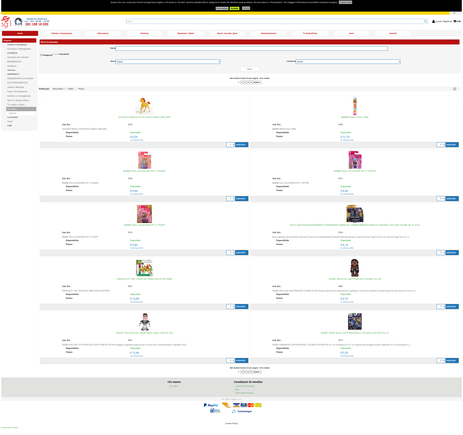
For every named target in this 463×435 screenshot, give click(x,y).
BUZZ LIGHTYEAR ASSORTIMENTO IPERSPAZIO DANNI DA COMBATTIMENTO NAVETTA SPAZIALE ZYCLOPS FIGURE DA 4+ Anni (354, 224)
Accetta (234, 8)
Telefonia (144, 33)
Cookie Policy (345, 2)
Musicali (12, 113)
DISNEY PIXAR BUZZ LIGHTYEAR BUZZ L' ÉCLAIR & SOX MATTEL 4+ (355, 332)
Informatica (102, 33)
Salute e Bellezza (15, 87)
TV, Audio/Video (310, 33)
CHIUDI (246, 8)
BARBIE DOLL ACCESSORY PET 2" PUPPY (144, 224)
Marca (113, 61)
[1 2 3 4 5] (441, 253)
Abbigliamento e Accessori (20, 78)
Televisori (11, 70)
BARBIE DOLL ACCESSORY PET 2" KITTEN (355, 170)
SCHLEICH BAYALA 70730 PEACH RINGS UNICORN (144, 117)
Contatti (393, 33)
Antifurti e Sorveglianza (19, 95)
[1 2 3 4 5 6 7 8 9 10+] (441, 361)
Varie (351, 33)
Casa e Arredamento (17, 91)
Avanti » (257, 82)
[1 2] (441, 199)
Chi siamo (173, 386)
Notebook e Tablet (185, 33)
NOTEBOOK (12, 53)
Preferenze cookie (9, 427)
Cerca (113, 48)
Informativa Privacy (244, 393)
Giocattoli (12, 109)
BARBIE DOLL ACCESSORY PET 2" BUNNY (144, 170)
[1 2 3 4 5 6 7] (230, 145)
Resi (237, 389)
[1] (441, 145)
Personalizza (222, 8)
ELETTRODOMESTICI (17, 82)
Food (9, 121)
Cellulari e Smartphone (61, 33)
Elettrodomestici (268, 33)
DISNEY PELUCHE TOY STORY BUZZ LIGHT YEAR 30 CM (144, 332)
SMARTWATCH (13, 74)
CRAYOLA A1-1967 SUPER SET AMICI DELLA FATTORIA (144, 278)
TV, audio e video (16, 104)
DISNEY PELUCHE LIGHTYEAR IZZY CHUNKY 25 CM (355, 278)
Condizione (291, 61)
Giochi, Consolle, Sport (227, 33)
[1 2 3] (230, 199)
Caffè (9, 125)
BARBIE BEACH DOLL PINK (354, 117)
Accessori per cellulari (18, 57)
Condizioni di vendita (245, 386)
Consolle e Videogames (19, 48)
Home (20, 33)
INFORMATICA (14, 61)
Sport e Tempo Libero (18, 100)
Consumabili (12, 117)
